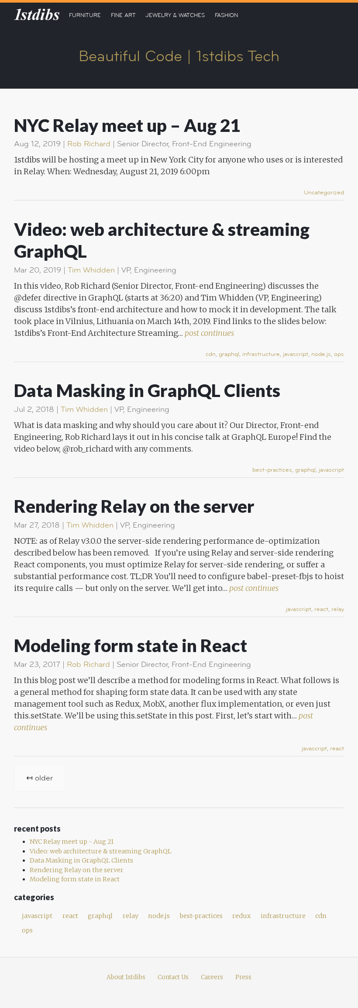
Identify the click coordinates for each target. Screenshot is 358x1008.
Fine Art (123, 15)
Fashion (226, 15)
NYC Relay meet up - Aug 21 (72, 842)
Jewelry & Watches (175, 15)
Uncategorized (324, 193)
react (321, 609)
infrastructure (261, 354)
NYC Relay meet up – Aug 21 (127, 125)
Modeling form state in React (130, 645)
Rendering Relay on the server (134, 506)
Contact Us (173, 977)
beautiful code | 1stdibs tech (179, 56)
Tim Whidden (91, 270)
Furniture (85, 15)
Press (243, 977)
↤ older (39, 778)
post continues (209, 333)
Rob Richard (88, 144)
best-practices (272, 470)
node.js (321, 354)
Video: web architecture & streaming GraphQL (101, 851)
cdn (211, 354)
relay (337, 609)
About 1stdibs (126, 977)
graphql (229, 354)
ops (339, 354)
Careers (212, 977)
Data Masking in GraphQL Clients (147, 390)
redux (241, 916)
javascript (295, 354)
